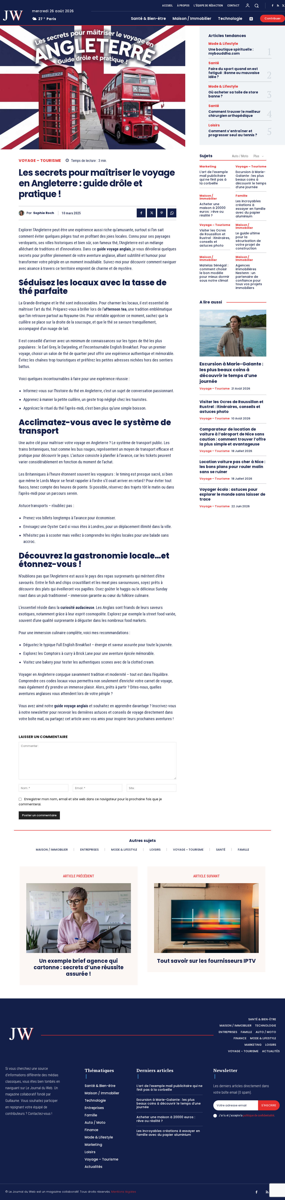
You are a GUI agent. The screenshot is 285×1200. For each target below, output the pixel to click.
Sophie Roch (43, 213)
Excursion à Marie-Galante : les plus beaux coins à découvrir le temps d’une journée (251, 179)
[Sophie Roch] (22, 213)
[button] (256, 5)
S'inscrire (268, 1105)
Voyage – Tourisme (40, 161)
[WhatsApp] (171, 212)
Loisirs (214, 125)
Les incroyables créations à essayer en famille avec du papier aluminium (250, 208)
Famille (241, 195)
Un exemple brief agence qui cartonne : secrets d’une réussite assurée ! (79, 967)
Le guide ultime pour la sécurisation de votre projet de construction (248, 240)
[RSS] (278, 5)
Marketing (208, 166)
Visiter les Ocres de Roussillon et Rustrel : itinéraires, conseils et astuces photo (215, 237)
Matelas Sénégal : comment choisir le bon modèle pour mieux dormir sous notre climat (214, 272)
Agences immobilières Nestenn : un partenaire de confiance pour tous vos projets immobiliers (249, 276)
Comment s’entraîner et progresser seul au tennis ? (232, 133)
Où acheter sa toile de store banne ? (233, 94)
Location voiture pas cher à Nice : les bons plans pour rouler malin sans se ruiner (232, 466)
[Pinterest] (161, 212)
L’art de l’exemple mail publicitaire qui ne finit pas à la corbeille (214, 177)
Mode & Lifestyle (223, 43)
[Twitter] (151, 212)
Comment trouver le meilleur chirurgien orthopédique (234, 113)
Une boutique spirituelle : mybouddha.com (230, 51)
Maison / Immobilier (208, 197)
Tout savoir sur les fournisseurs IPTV (206, 961)
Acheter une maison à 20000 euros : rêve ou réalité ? (213, 209)
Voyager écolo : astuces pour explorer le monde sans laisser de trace (232, 494)
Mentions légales (123, 1192)
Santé (213, 63)
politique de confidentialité (258, 1115)
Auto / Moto (240, 156)
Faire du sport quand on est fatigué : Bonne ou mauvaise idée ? (233, 72)
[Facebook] (272, 5)
